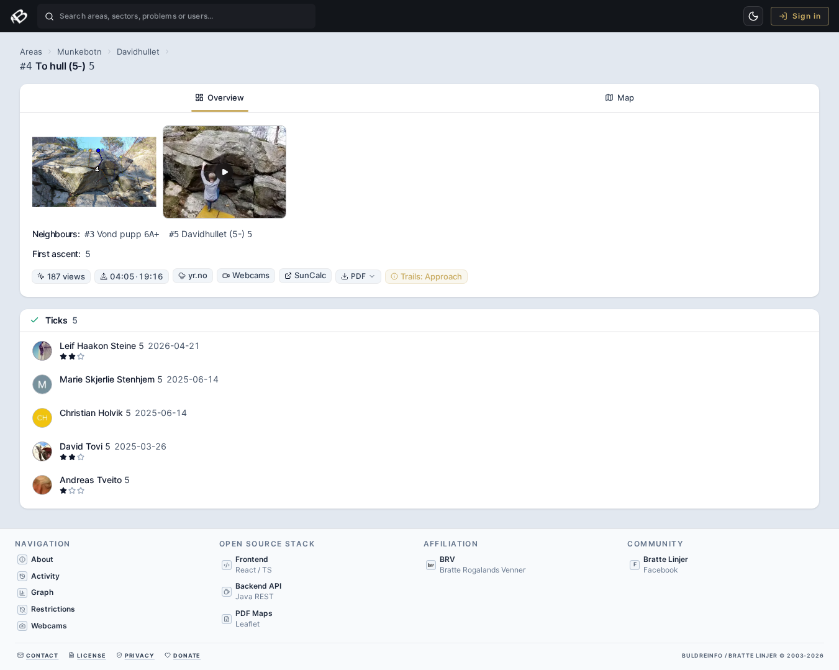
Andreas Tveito (91, 479)
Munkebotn (79, 52)
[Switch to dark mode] (753, 16)
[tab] (220, 98)
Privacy (140, 655)
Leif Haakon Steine (98, 345)
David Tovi (81, 446)
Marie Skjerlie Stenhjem (107, 379)
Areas (31, 52)
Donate (187, 655)
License (91, 655)
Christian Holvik (91, 412)
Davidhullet (138, 52)
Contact (42, 655)
